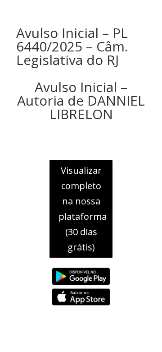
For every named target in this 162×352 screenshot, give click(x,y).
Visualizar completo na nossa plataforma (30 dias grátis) (82, 208)
